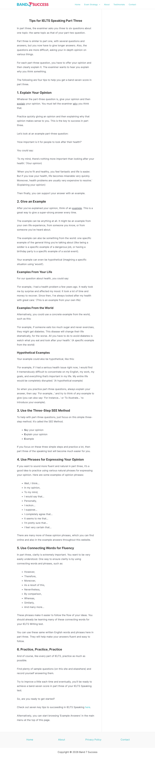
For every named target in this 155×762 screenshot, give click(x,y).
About (61, 739)
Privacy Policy (93, 739)
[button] (99, 4)
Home (29, 739)
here (87, 707)
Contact (125, 739)
